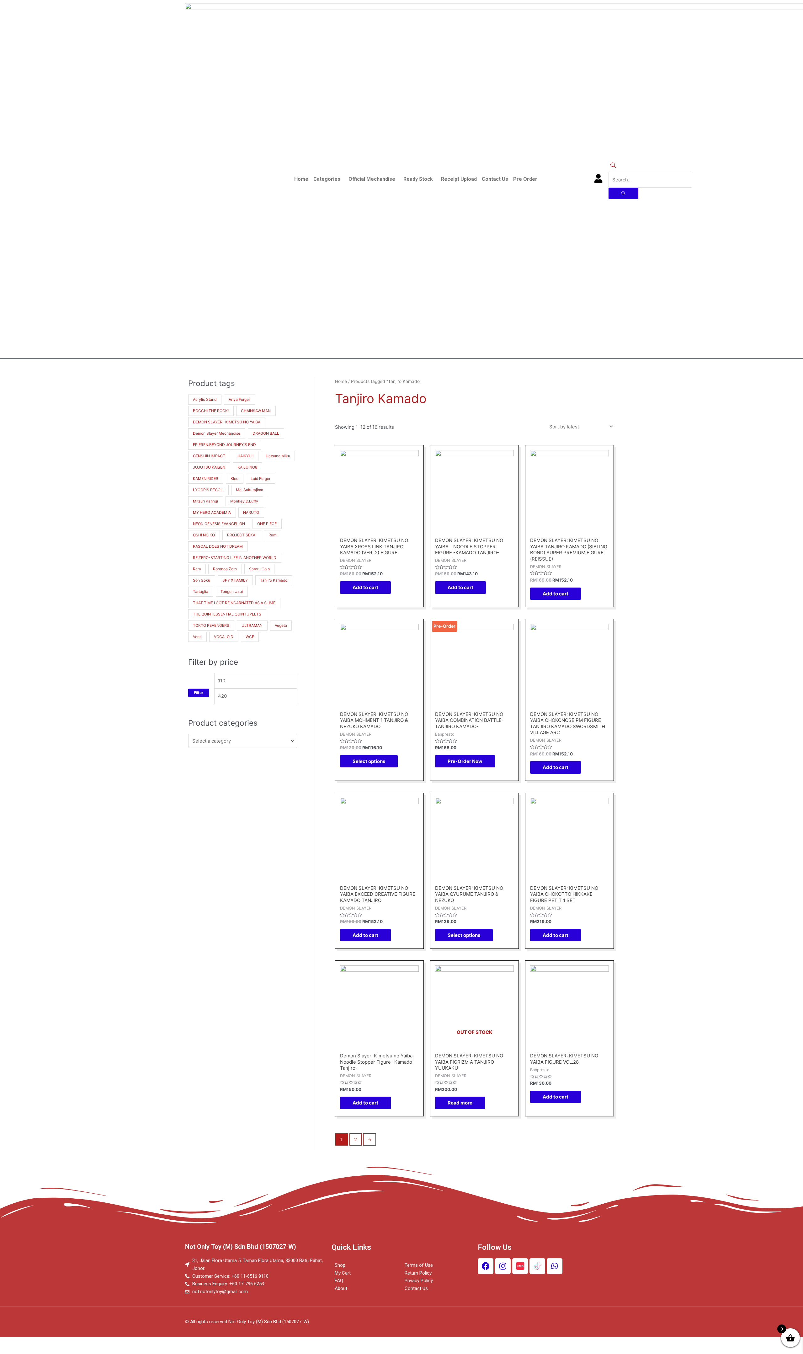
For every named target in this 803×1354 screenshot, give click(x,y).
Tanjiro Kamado (273, 580)
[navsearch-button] (613, 165)
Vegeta (281, 625)
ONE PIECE (267, 523)
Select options (369, 761)
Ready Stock (418, 179)
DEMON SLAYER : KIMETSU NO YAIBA (226, 422)
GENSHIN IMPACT (209, 456)
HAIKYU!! (245, 456)
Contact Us (495, 179)
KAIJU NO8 (247, 467)
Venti (197, 636)
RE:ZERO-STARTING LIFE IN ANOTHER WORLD (234, 557)
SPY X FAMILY (235, 580)
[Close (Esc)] (12, 1342)
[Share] (38, 1342)
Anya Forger (239, 399)
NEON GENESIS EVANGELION (219, 523)
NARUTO (251, 512)
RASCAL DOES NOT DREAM (218, 546)
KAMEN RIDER (205, 478)
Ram (272, 535)
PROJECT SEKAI (241, 535)
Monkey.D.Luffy (244, 501)
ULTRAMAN (252, 625)
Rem (197, 569)
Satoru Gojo (259, 569)
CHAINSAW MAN (256, 410)
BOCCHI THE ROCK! (211, 410)
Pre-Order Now (465, 761)
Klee (234, 478)
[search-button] (623, 193)
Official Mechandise (371, 179)
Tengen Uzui (232, 591)
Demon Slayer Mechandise (216, 433)
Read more (460, 1103)
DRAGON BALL (266, 433)
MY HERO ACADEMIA (212, 512)
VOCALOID (223, 636)
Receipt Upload (459, 179)
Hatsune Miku (278, 456)
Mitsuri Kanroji (205, 501)
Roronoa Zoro (225, 569)
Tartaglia (200, 591)
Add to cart (365, 587)
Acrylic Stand (204, 399)
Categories (326, 179)
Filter (198, 692)
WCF (250, 636)
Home (301, 179)
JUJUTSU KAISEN (209, 467)
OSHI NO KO (204, 535)
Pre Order (525, 179)
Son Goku (201, 580)
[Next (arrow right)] (38, 1351)
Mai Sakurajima (249, 489)
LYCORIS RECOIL (208, 489)
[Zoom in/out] (91, 1342)
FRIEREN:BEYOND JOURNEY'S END (224, 444)
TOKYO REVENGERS (211, 625)
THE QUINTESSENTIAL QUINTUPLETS (227, 614)
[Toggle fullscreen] (65, 1342)
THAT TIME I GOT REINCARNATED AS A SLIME (234, 602)
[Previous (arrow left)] (12, 1351)
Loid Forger (260, 478)
